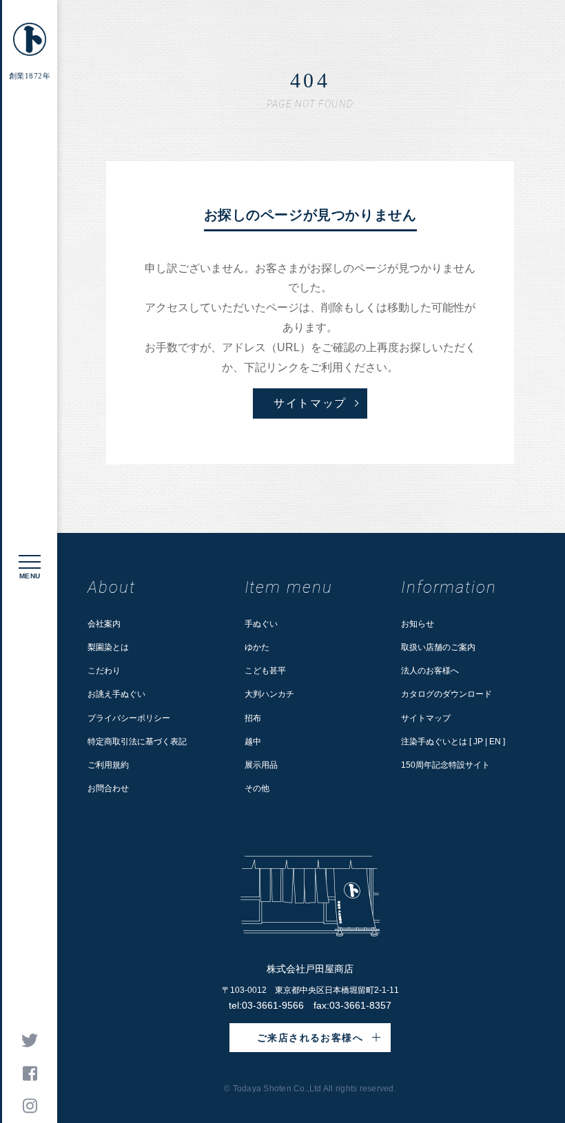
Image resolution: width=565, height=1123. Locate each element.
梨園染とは (108, 647)
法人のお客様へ (430, 670)
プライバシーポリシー (129, 718)
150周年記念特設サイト (445, 765)
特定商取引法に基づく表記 (137, 741)
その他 (257, 788)
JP (478, 741)
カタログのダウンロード (446, 694)
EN (495, 741)
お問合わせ (108, 788)
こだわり (104, 670)
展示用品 (261, 765)
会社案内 (104, 624)
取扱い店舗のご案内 (438, 647)
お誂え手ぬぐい (116, 694)
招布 (253, 718)
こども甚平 (265, 670)
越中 (253, 741)
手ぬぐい (261, 624)
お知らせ (417, 624)
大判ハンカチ (269, 694)
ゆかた (257, 647)
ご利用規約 (108, 765)
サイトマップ (426, 718)
